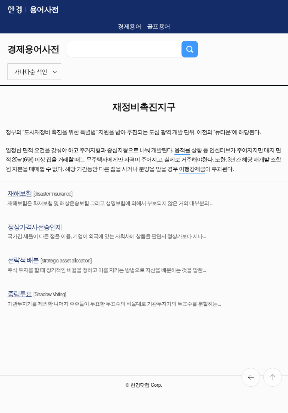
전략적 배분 (23, 259)
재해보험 (20, 192)
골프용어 (158, 26)
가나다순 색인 (30, 71)
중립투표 (20, 293)
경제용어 (129, 26)
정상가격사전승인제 (35, 226)
